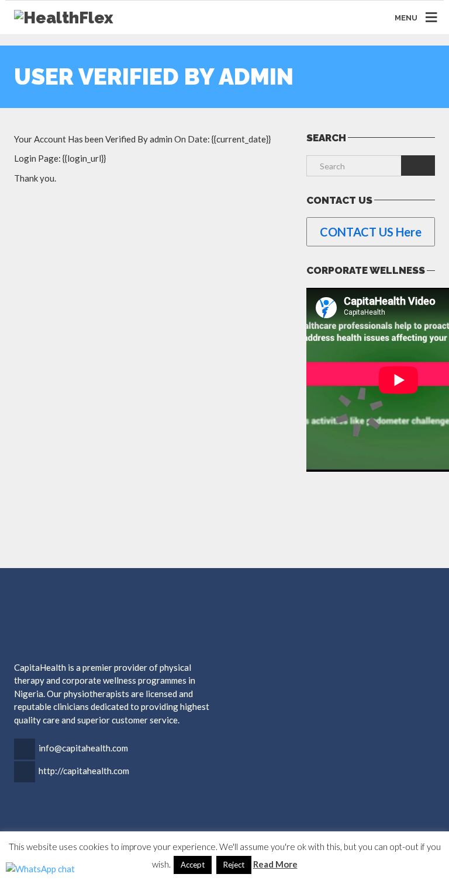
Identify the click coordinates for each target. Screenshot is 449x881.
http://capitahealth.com (84, 770)
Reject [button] (233, 864)
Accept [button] (193, 864)
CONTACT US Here (371, 232)
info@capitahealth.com (83, 748)
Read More (275, 864)
